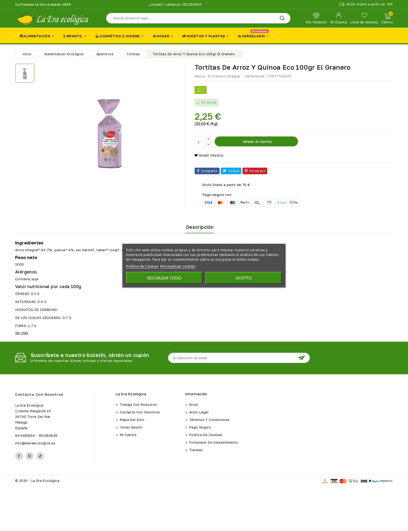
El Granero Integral (224, 76)
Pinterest (257, 171)
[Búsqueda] (282, 18)
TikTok (40, 456)
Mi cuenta (127, 435)
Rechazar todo (164, 277)
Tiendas (195, 450)
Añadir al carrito (257, 141)
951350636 (191, 4)
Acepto (244, 277)
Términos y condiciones (209, 420)
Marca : (201, 76)
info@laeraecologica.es (35, 443)
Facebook (19, 456)
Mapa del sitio (131, 420)
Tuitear (234, 171)
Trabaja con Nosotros (138, 405)
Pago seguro (199, 427)
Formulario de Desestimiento (213, 442)
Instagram (30, 456)
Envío (193, 405)
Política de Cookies (205, 435)
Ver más (21, 333)
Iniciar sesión (130, 427)
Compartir (209, 171)
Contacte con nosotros (39, 394)
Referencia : (255, 76)
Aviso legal (198, 412)
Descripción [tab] (200, 227)
